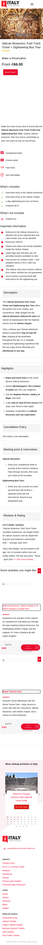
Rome (5, 894)
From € (12, 64)
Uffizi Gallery (8, 932)
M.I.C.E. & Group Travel (13, 867)
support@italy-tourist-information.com (21, 848)
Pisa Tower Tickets (10, 935)
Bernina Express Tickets (13, 928)
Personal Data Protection (13, 885)
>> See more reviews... (24, 559)
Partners (6, 870)
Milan (4, 904)
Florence (6, 901)
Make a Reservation (14, 58)
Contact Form (8, 863)
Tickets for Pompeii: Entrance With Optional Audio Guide (21, 794)
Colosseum (7, 918)
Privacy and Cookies (11, 881)
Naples (5, 908)
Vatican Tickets (9, 921)
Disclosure (7, 874)
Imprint (5, 877)
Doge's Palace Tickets (12, 925)
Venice (5, 897)
